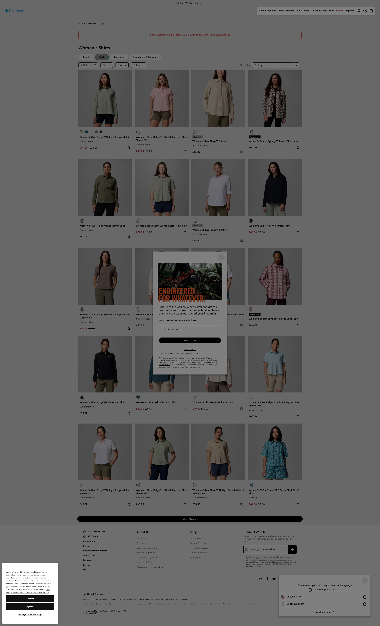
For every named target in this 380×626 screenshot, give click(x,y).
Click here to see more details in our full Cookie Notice (28, 591)
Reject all (30, 606)
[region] (30, 593)
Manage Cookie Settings (30, 614)
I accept (30, 598)
